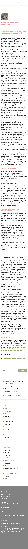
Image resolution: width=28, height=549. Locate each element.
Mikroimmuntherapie (6, 533)
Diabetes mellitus (14, 358)
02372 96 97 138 (5, 502)
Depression (5, 358)
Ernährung (7, 458)
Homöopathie (8, 465)
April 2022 (7, 408)
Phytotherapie (8, 476)
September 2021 (9, 421)
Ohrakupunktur (9, 471)
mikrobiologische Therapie (11, 468)
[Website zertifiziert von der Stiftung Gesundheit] (13, 515)
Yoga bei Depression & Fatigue (12, 388)
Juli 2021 (7, 427)
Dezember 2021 (8, 414)
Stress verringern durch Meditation (13, 386)
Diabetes (8, 358)
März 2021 (7, 437)
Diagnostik (7, 455)
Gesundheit (13, 27)
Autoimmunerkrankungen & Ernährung (12, 392)
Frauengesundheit (9, 460)
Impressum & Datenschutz (7, 511)
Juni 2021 (7, 429)
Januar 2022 (8, 411)
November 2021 (8, 416)
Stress (24, 358)
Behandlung (8, 452)
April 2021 (7, 434)
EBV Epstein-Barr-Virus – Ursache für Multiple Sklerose (14, 382)
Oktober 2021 (8, 419)
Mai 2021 (7, 432)
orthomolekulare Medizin (11, 473)
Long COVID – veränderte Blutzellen (14, 395)
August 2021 (8, 424)
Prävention (18, 27)
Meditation (20, 358)
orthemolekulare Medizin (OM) (13, 531)
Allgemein (9, 27)
